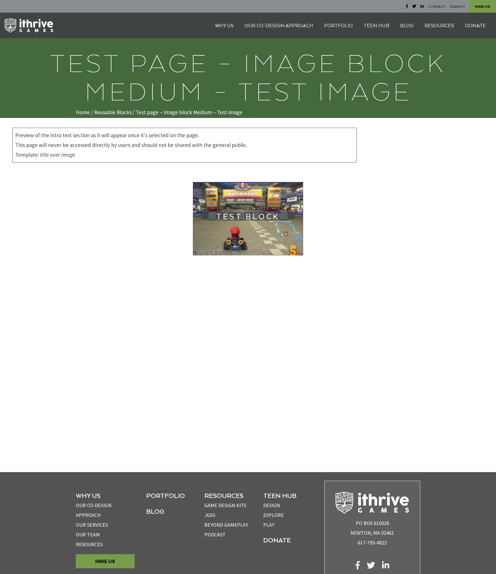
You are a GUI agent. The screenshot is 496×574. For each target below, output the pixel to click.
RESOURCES (439, 25)
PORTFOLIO (338, 25)
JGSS (209, 515)
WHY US (224, 25)
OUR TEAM (88, 534)
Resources (89, 544)
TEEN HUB (376, 25)
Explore (273, 515)
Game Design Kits (225, 505)
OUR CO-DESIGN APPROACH (279, 25)
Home (83, 112)
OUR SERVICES (92, 524)
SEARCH (457, 6)
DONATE (475, 25)
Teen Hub (280, 495)
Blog (155, 511)
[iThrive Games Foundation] (29, 25)
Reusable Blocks (113, 112)
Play (268, 524)
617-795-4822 (372, 542)
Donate (277, 540)
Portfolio (165, 495)
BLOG (407, 25)
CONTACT (436, 6)
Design (271, 505)
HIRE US (482, 6)
